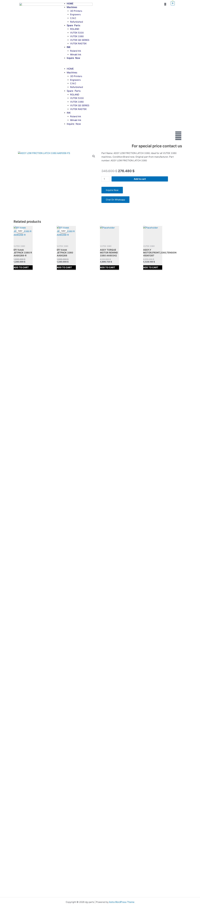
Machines (72, 7)
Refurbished (76, 21)
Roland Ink (75, 50)
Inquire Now (73, 58)
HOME (70, 3)
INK (68, 47)
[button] (108, 65)
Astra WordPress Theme (121, 902)
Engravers (75, 14)
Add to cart (140, 179)
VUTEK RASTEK (78, 43)
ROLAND (74, 29)
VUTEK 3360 (77, 36)
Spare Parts (73, 25)
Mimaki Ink (75, 54)
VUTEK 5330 (77, 32)
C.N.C (73, 18)
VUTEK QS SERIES (79, 40)
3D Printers (76, 11)
